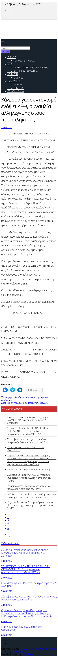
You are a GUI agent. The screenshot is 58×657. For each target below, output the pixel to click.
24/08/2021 (6, 127)
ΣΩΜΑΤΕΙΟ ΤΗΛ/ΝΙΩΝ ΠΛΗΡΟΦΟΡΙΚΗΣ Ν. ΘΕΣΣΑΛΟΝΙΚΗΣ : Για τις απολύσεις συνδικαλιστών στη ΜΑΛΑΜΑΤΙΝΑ (28, 431)
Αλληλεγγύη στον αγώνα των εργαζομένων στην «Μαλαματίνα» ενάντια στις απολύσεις (31, 495)
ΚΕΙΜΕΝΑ (12, 74)
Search (5, 44)
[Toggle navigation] (2, 41)
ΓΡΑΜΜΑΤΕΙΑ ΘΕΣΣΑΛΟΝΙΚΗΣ (31, 67)
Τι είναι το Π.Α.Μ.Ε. (24, 60)
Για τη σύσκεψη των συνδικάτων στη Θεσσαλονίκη (21, 628)
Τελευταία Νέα (10, 543)
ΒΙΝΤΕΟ (18, 88)
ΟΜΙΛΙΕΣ (19, 77)
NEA (9, 64)
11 (8, 534)
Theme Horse (19, 651)
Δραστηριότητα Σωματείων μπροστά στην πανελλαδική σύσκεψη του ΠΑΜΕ (28, 487)
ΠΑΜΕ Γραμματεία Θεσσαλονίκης (37, 648)
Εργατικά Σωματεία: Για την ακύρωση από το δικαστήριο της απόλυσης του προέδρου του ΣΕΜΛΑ (30, 505)
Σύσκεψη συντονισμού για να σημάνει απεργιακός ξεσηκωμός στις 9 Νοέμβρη (27, 441)
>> (8, 536)
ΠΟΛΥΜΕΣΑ (14, 81)
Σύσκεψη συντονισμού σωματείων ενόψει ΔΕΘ (24, 403)
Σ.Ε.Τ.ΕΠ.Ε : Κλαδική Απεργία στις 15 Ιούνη (28, 469)
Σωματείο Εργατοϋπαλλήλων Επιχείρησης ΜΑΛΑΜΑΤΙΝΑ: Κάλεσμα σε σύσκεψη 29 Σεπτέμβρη (28, 420)
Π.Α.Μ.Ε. (11, 57)
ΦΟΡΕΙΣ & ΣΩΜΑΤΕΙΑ (26, 71)
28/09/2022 (6, 561)
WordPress (28, 654)
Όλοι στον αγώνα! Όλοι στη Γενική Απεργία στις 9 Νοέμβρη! (29, 584)
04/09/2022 (6, 621)
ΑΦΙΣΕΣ (18, 84)
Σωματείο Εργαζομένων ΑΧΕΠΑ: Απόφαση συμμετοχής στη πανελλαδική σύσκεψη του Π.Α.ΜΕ (29, 477)
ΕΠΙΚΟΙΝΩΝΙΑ (15, 91)
